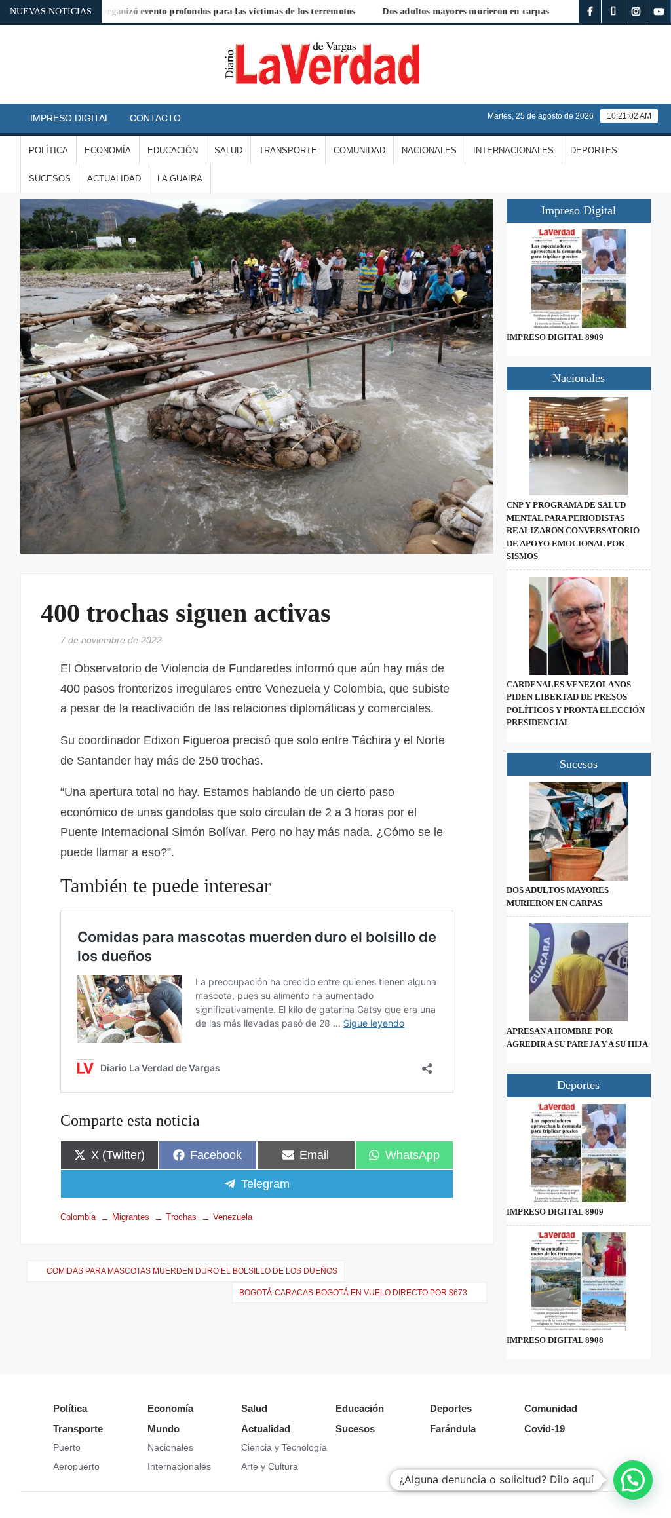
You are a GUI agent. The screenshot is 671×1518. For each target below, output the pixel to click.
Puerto (67, 1447)
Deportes (593, 150)
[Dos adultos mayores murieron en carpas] (579, 831)
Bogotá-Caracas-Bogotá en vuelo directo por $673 (353, 1292)
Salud (228, 150)
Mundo (163, 1428)
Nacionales (429, 150)
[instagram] (635, 11)
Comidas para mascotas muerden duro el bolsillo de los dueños (192, 1271)
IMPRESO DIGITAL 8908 (555, 1340)
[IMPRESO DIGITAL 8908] (579, 1281)
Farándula (453, 1428)
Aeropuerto (76, 1466)
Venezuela (232, 1217)
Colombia (78, 1217)
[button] (633, 1480)
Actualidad (114, 178)
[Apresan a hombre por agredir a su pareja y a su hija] (579, 972)
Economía (108, 150)
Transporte (288, 150)
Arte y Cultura (269, 1466)
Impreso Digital (70, 118)
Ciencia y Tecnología (284, 1447)
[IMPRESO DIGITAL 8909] (579, 278)
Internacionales (513, 150)
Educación (172, 150)
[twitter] (613, 11)
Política (48, 150)
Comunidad (359, 150)
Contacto (155, 118)
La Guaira (179, 178)
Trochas (181, 1217)
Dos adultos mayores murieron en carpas (438, 11)
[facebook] (590, 11)
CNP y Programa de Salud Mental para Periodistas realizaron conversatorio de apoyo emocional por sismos (573, 530)
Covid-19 (544, 1428)
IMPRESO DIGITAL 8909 (555, 337)
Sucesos (50, 178)
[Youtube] (658, 11)
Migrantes (130, 1217)
